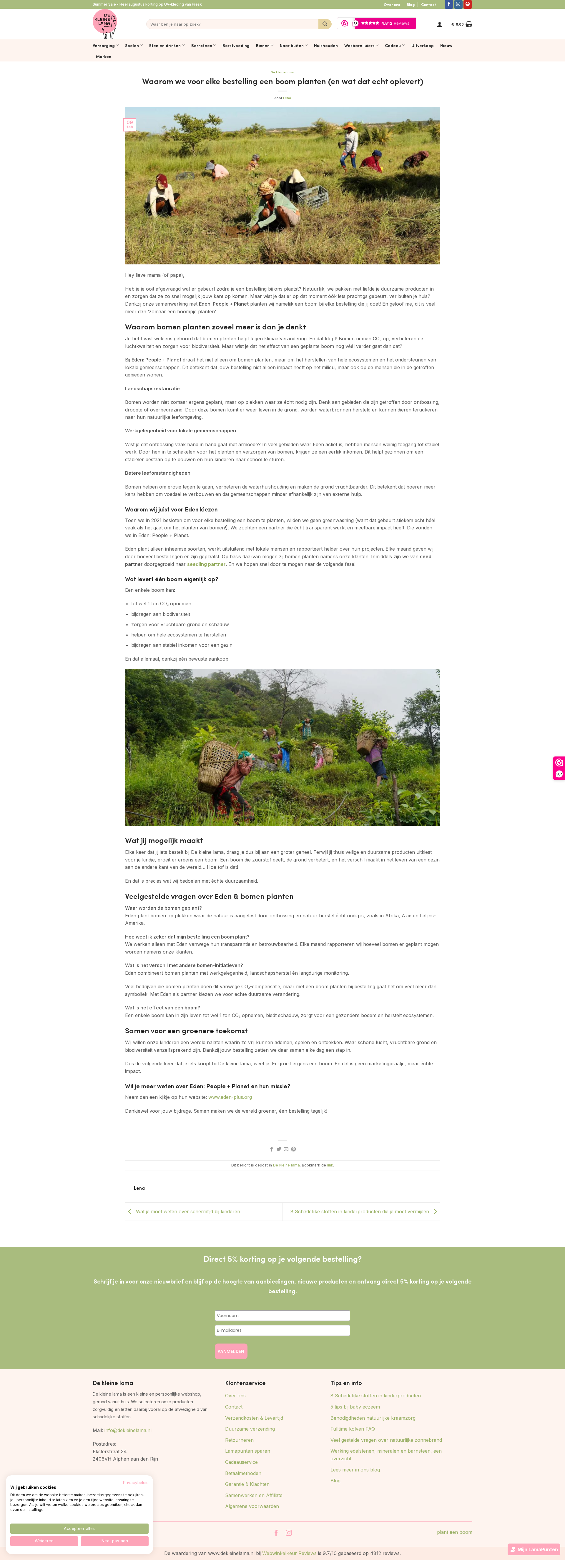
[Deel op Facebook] (271, 1149)
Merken (103, 56)
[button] (440, 24)
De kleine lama (282, 72)
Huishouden (326, 45)
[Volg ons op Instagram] (458, 4)
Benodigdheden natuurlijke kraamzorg (373, 1418)
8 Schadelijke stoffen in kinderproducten (375, 1396)
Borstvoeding (236, 45)
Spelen (132, 45)
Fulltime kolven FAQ (352, 1429)
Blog (411, 4)
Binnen (263, 45)
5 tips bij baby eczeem (355, 1407)
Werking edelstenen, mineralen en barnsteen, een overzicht (386, 1454)
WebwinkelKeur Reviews (289, 1553)
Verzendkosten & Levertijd (254, 1418)
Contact (428, 4)
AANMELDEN (231, 1351)
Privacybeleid (136, 1482)
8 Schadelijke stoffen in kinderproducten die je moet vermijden (360, 1211)
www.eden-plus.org (230, 1097)
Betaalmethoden (243, 1473)
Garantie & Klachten (247, 1484)
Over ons (392, 4)
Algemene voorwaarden (252, 1506)
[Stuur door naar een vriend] (286, 1149)
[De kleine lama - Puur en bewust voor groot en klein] (105, 24)
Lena (287, 98)
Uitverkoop (422, 45)
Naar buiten (292, 45)
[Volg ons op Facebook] (449, 4)
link (330, 1165)
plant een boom (454, 1532)
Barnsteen (201, 45)
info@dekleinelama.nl (128, 1430)
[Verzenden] (325, 24)
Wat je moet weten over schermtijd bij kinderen (187, 1211)
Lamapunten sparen (247, 1451)
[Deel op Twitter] (279, 1149)
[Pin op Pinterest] (293, 1149)
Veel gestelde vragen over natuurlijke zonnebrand (386, 1440)
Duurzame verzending (250, 1429)
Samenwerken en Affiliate (253, 1495)
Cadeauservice (241, 1462)
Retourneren (239, 1440)
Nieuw (446, 45)
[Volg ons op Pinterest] (467, 4)
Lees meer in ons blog (355, 1470)
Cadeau (393, 45)
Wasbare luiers (359, 45)
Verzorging (104, 45)
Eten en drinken (165, 45)
